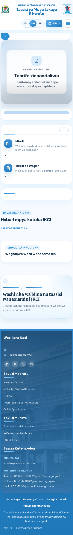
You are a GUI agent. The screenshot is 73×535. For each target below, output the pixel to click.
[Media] (23, 364)
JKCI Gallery (10, 439)
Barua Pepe (13, 499)
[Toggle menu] (68, 23)
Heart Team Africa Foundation (21, 402)
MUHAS (8, 395)
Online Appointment (15, 409)
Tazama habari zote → (14, 227)
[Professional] (31, 364)
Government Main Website (19, 426)
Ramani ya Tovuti (33, 499)
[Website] (7, 364)
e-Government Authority (18, 433)
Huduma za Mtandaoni (36, 505)
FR (40, 23)
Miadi (56, 23)
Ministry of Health (14, 382)
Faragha (52, 499)
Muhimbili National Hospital (19, 389)
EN (26, 23)
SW (33, 23)
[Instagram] (15, 364)
